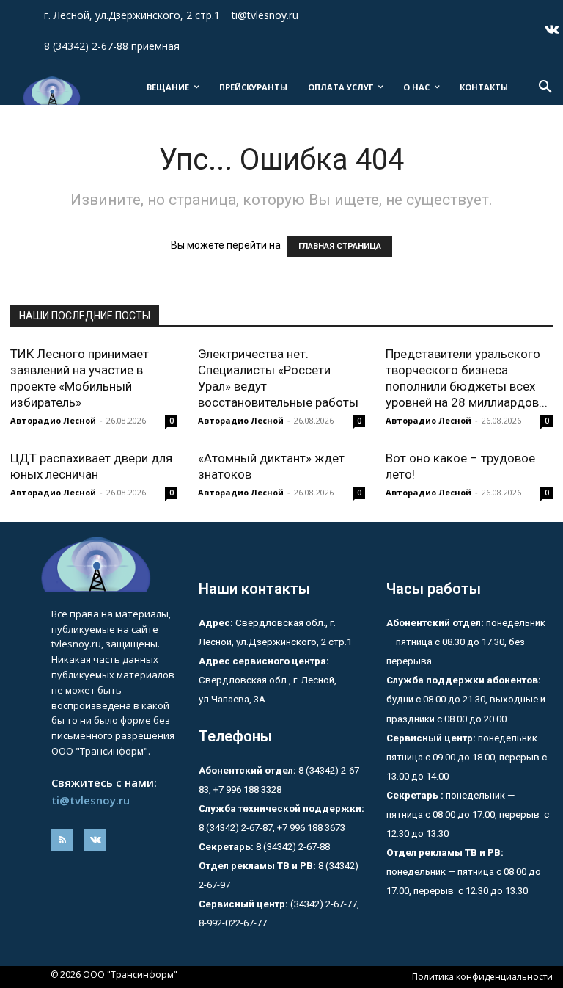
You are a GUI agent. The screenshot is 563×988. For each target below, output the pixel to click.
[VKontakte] (552, 31)
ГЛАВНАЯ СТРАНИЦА (339, 246)
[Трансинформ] (50, 90)
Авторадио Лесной (53, 420)
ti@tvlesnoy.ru (90, 800)
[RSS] (62, 840)
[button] (545, 87)
